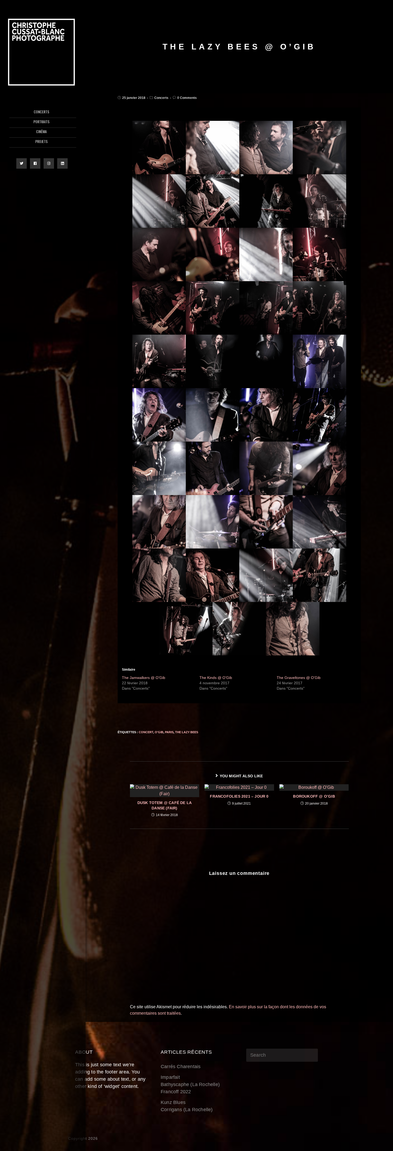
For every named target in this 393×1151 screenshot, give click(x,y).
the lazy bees (186, 732)
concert (146, 732)
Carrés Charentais (181, 1066)
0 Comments (187, 98)
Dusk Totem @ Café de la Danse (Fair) (164, 805)
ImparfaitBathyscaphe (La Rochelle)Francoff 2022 (190, 1084)
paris (169, 732)
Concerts (161, 98)
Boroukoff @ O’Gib (314, 796)
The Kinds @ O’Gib (215, 677)
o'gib (159, 732)
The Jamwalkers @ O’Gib (143, 677)
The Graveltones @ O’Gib (299, 677)
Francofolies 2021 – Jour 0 (239, 796)
